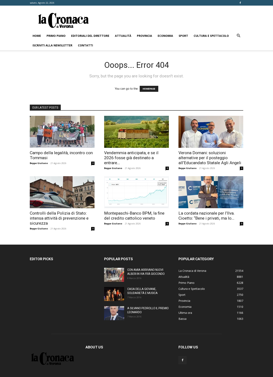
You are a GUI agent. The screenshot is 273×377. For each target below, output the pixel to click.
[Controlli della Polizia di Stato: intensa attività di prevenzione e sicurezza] (62, 192)
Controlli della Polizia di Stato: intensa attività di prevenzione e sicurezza (59, 218)
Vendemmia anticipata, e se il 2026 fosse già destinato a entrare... (131, 157)
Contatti (85, 45)
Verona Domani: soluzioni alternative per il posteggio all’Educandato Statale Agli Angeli (209, 157)
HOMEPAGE (149, 88)
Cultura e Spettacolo (211, 36)
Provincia (144, 36)
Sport (183, 36)
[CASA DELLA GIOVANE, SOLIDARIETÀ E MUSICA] (114, 294)
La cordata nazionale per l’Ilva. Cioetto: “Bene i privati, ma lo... (206, 216)
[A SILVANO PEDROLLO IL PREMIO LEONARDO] (114, 313)
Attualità (123, 36)
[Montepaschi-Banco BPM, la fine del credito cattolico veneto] (136, 192)
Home (37, 36)
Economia (165, 36)
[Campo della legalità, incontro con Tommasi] (62, 132)
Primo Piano (56, 36)
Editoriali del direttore (90, 36)
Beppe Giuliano (39, 163)
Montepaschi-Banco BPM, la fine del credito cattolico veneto (134, 216)
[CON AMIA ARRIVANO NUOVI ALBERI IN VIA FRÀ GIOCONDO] (114, 275)
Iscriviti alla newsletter (52, 45)
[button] (238, 36)
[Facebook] (240, 3)
